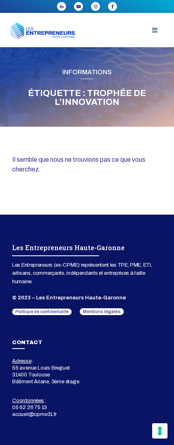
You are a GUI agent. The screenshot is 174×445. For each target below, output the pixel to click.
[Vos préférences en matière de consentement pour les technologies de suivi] (160, 431)
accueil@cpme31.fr (34, 414)
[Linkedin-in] (61, 6)
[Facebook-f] (112, 6)
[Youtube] (78, 6)
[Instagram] (95, 6)
